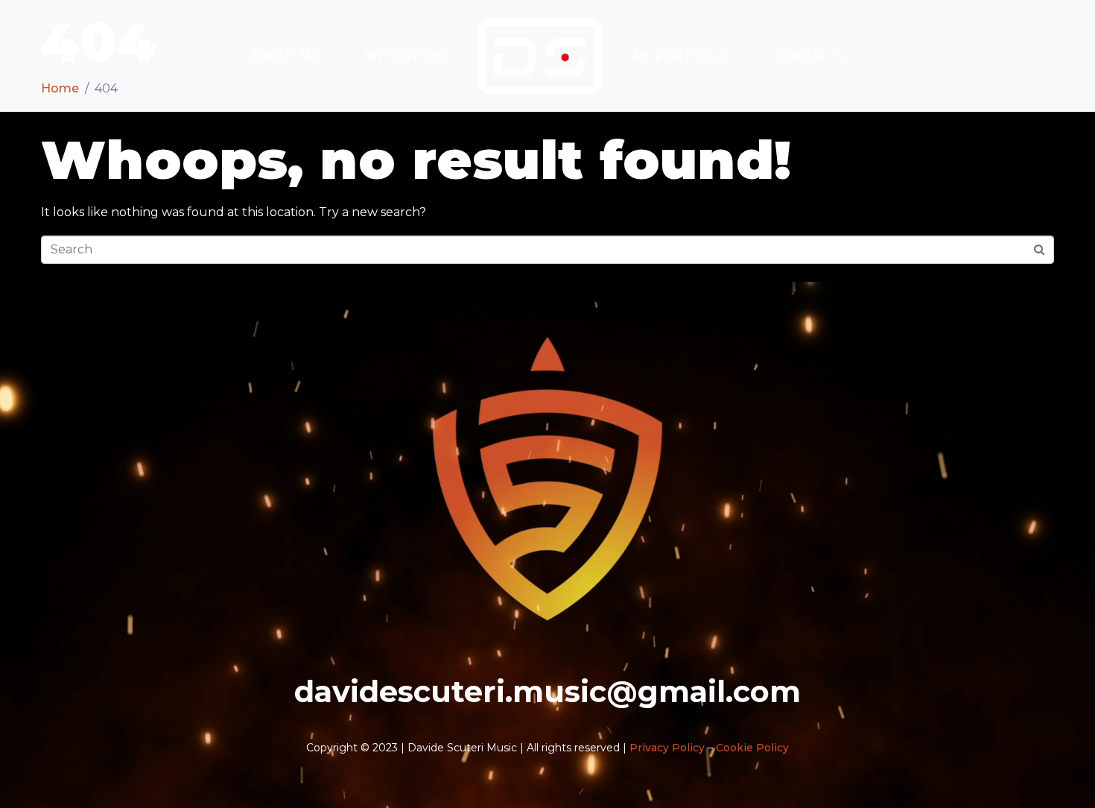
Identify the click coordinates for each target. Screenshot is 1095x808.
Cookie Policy (752, 747)
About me (285, 56)
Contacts (810, 56)
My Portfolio (681, 56)
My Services (406, 56)
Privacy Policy (667, 747)
